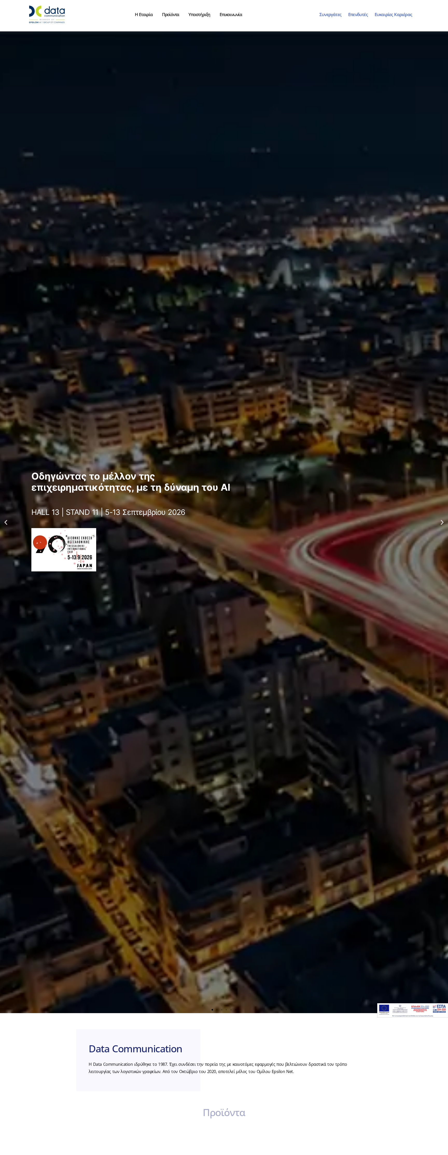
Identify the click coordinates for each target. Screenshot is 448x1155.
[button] (6, 522)
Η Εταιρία (144, 14)
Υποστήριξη (199, 14)
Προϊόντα (170, 14)
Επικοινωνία (231, 14)
